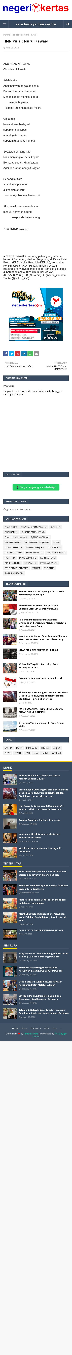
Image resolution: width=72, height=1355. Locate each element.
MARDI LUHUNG (12, 563)
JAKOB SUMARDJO (27, 557)
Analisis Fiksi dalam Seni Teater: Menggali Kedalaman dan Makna (42, 901)
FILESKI (56, 542)
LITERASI (45, 747)
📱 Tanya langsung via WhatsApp (36, 487)
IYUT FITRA (10, 557)
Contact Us (36, 1028)
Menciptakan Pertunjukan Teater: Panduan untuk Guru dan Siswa (43, 887)
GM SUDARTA (54, 547)
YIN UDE (36, 568)
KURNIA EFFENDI (48, 557)
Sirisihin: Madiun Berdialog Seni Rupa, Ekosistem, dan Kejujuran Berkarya (40, 997)
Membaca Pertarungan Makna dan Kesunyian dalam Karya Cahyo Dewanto (41, 969)
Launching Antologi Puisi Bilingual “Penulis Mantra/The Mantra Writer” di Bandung (43, 637)
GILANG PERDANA (13, 547)
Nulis (46, 1028)
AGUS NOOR (11, 527)
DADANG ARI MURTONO (33, 532)
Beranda (7, 34)
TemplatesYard (31, 1033)
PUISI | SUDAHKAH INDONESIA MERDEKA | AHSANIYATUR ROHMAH (41, 710)
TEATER (18, 753)
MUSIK (19, 747)
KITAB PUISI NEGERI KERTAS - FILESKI (38, 650)
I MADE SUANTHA (34, 552)
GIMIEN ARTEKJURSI (35, 547)
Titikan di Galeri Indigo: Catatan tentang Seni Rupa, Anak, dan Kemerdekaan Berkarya (44, 1011)
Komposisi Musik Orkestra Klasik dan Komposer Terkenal (39, 836)
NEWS (7, 753)
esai (36, 753)
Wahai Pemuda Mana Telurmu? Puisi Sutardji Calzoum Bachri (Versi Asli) (39, 607)
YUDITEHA (49, 568)
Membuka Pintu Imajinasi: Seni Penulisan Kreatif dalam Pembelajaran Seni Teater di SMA (42, 917)
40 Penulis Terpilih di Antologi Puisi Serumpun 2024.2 (38, 666)
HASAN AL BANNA (13, 552)
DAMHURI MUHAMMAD (16, 537)
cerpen (56, 747)
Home (15, 1028)
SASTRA (8, 747)
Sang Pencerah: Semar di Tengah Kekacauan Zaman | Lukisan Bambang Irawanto (43, 955)
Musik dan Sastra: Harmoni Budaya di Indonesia (40, 850)
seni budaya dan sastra (36, 24)
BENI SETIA (55, 527)
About (24, 1028)
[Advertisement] (36, 1197)
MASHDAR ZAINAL (48, 563)
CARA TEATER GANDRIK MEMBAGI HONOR (41, 930)
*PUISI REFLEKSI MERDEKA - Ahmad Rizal (40, 678)
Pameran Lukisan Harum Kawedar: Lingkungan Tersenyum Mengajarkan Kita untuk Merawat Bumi (42, 623)
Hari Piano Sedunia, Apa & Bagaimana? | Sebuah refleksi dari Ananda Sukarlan (41, 807)
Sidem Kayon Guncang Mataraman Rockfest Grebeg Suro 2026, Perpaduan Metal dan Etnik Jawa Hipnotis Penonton (43, 695)
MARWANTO (30, 563)
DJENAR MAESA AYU (40, 537)
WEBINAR (56, 753)
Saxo (54, 1028)
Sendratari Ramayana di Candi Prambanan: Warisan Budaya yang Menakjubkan (42, 873)
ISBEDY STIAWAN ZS (56, 552)
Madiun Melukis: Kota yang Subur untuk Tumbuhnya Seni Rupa (41, 593)
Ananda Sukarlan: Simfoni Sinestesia (39, 820)
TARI (28, 753)
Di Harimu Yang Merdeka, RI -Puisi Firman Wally (41, 724)
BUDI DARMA (11, 532)
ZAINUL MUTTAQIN (14, 573)
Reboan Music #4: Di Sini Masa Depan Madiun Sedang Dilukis (39, 777)
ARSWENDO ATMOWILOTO (33, 527)
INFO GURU (31, 747)
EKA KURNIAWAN (13, 542)
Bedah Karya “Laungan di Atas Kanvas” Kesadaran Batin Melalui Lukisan (40, 983)
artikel (45, 753)
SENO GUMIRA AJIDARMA (16, 568)
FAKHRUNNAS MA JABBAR (37, 542)
